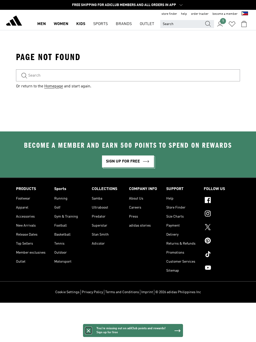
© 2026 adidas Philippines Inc (178, 292)
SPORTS (100, 24)
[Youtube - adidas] (222, 268)
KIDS (80, 24)
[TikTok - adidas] (222, 255)
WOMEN (61, 24)
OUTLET (147, 24)
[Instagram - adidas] (222, 214)
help (184, 14)
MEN (41, 24)
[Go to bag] (244, 24)
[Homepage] (14, 22)
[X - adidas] (222, 228)
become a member (225, 14)
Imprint (147, 292)
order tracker (199, 14)
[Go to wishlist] (232, 24)
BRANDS (124, 24)
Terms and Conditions (122, 292)
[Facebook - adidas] (222, 201)
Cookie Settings (67, 292)
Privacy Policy (92, 292)
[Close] (89, 330)
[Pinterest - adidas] (222, 241)
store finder (169, 14)
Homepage (53, 86)
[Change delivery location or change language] (245, 14)
